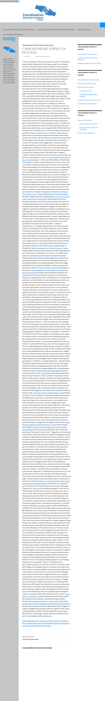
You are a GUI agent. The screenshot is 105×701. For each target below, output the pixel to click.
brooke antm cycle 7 (85, 91)
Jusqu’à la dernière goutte (30, 638)
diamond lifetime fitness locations (88, 80)
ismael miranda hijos (42, 56)
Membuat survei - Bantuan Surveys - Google (52, 248)
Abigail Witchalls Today (30, 621)
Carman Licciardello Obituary (49, 621)
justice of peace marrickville (88, 124)
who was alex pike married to (87, 83)
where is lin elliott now (85, 120)
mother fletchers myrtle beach (87, 104)
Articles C (48, 626)
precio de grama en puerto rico (87, 54)
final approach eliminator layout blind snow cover (19, 29)
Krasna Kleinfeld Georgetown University (55, 623)
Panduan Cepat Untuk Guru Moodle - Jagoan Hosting (49, 133)
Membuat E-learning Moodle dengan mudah (48, 393)
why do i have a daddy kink (86, 133)
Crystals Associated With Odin (33, 626)
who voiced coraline (83, 29)
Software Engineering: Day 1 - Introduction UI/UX (45, 601)
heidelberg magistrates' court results (89, 63)
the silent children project (86, 87)
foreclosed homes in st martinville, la (89, 100)
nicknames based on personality (13, 34)
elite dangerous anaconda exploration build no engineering (56, 29)
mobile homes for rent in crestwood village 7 (38, 45)
